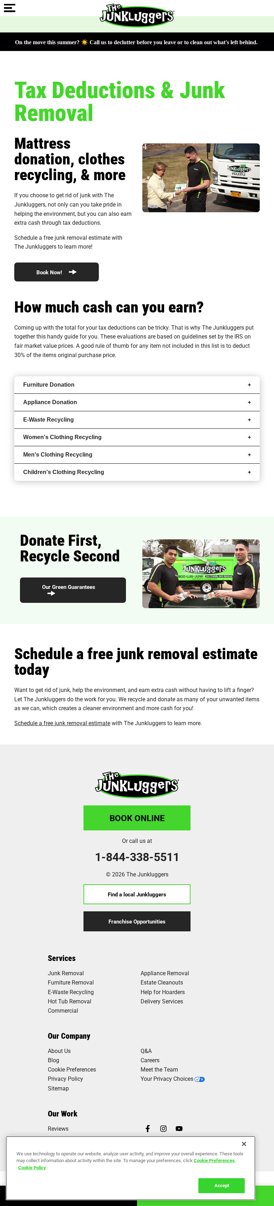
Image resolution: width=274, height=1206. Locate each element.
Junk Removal (66, 973)
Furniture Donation (49, 385)
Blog (53, 1060)
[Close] (244, 1144)
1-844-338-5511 (137, 856)
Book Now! (50, 272)
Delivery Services (162, 1001)
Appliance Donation (50, 402)
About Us (59, 1050)
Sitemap (58, 1088)
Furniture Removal (71, 982)
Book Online (137, 818)
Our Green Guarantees (68, 586)
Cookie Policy (32, 1167)
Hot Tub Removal (69, 1001)
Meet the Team (159, 1069)
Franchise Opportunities (137, 921)
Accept (221, 1185)
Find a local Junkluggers (137, 894)
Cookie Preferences (214, 1160)
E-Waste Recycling (48, 420)
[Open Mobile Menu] (9, 9)
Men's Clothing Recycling (57, 455)
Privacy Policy (65, 1078)
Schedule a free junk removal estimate (62, 723)
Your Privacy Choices (167, 1078)
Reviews (58, 1128)
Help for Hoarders (163, 991)
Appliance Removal (165, 973)
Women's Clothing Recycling (62, 437)
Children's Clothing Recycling (63, 472)
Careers (150, 1060)
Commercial (63, 1010)
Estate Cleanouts (162, 982)
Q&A (146, 1050)
